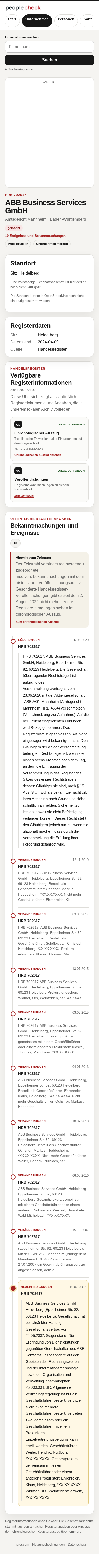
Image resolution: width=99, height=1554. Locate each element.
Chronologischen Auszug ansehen (37, 454)
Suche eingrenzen (21, 69)
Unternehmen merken (52, 244)
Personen (66, 19)
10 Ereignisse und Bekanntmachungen (35, 236)
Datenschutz (77, 1544)
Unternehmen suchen (22, 37)
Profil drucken (18, 244)
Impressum (21, 1544)
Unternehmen (37, 19)
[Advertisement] (49, 134)
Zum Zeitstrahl (24, 495)
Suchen (49, 60)
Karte (88, 19)
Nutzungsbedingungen (48, 1544)
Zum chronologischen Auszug (37, 622)
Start (12, 19)
